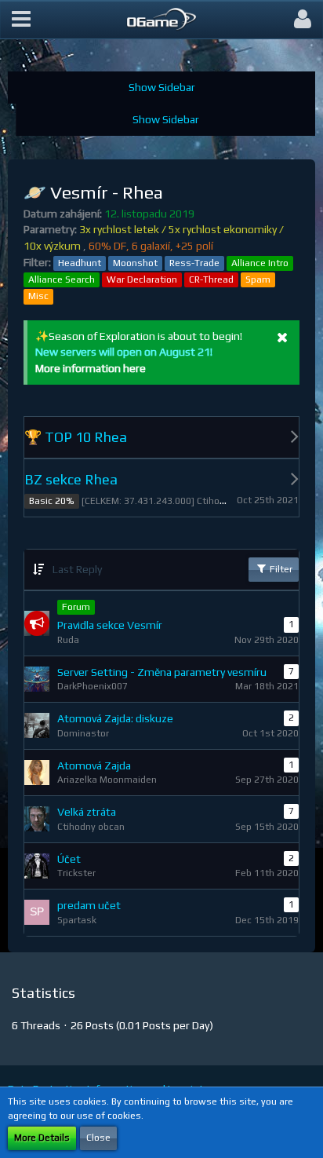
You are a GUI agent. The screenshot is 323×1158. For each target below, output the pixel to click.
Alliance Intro (260, 263)
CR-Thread (211, 279)
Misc (38, 295)
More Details (42, 1137)
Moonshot (135, 263)
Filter (279, 569)
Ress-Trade (194, 263)
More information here (90, 368)
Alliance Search (61, 279)
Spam (257, 279)
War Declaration (142, 279)
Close (98, 1137)
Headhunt (79, 263)
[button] (21, 19)
